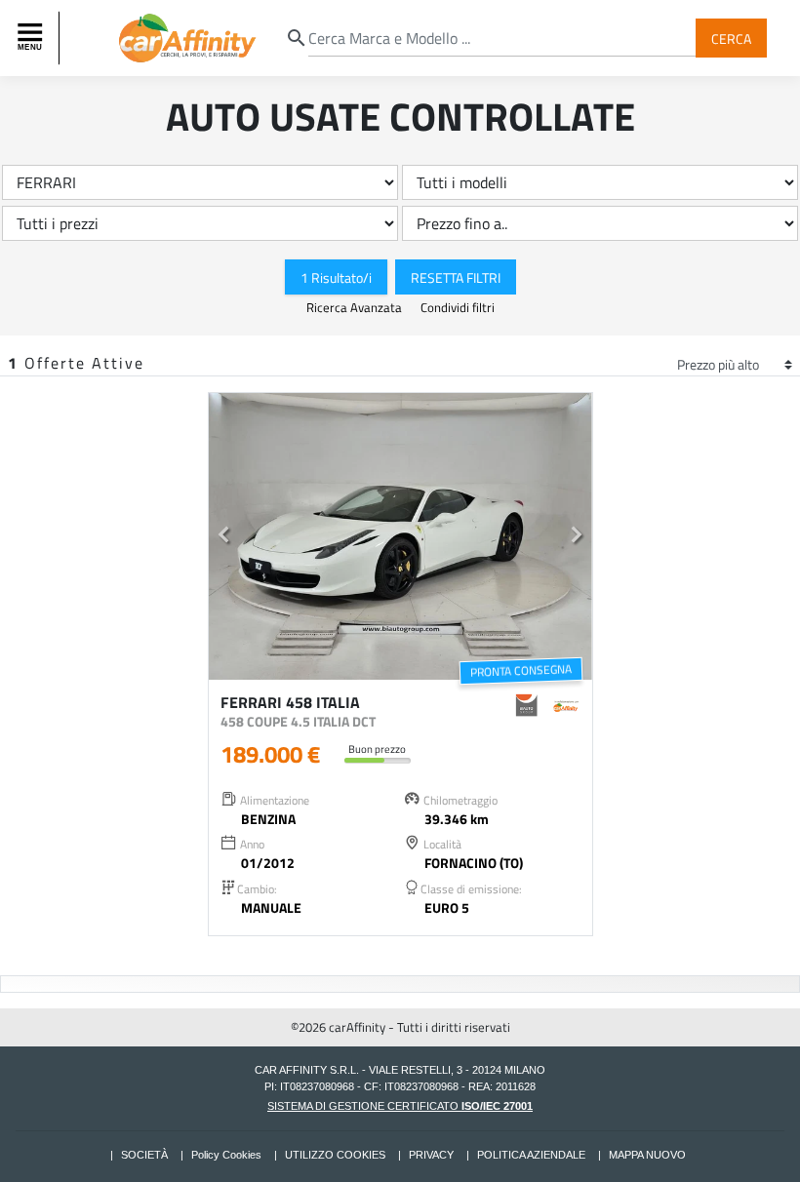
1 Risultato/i (336, 276)
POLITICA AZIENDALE (531, 1155)
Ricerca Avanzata (355, 307)
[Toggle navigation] (32, 38)
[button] (224, 537)
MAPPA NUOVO (647, 1155)
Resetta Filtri (455, 276)
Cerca (731, 37)
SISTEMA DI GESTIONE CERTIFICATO (400, 1106)
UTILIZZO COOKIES (335, 1155)
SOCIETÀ (144, 1155)
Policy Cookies (226, 1155)
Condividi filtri (457, 307)
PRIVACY (431, 1155)
